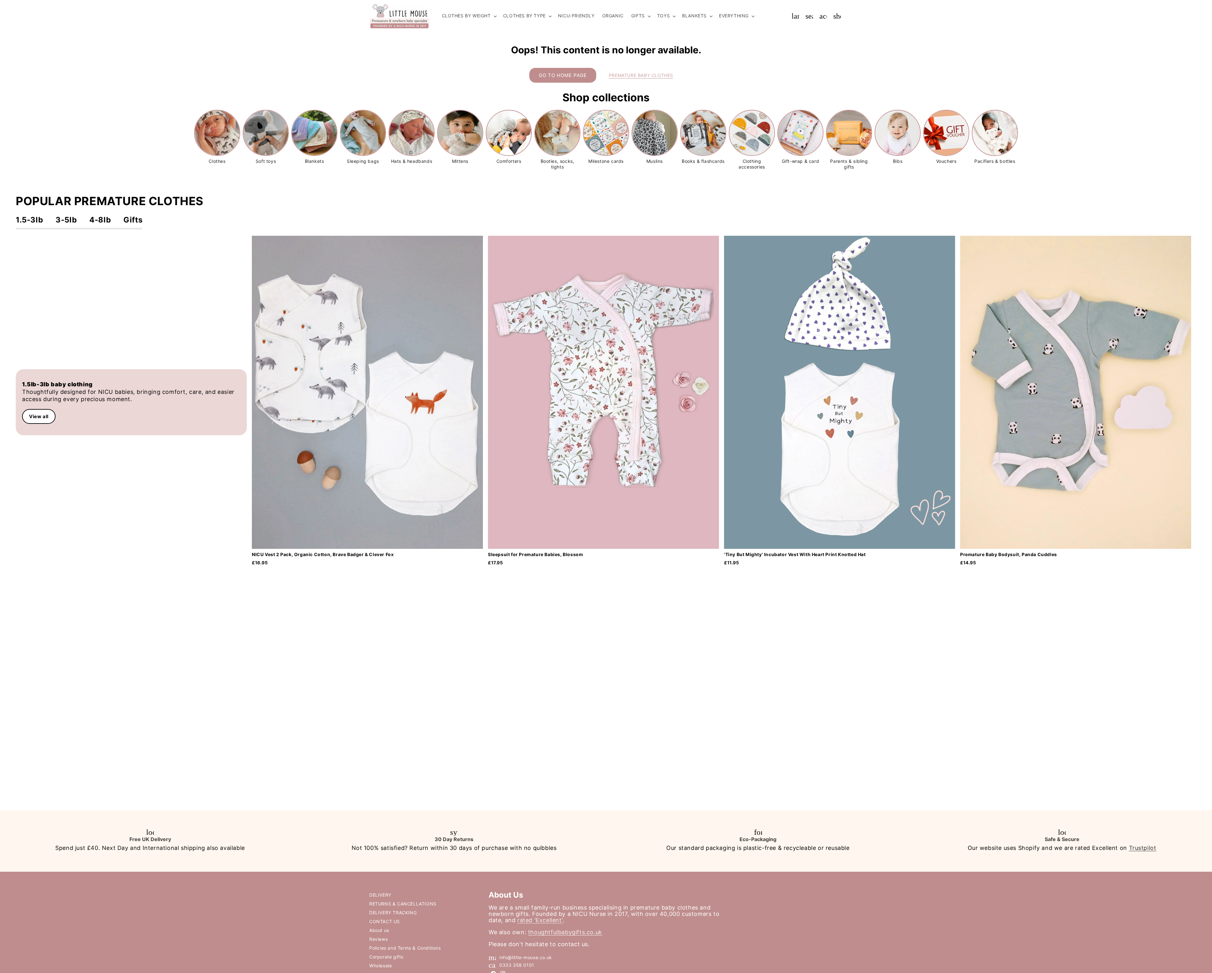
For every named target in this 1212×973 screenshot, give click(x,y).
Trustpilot (1142, 848)
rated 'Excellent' (540, 920)
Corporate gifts (386, 956)
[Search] (809, 16)
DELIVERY (380, 895)
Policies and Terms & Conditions (405, 948)
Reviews (378, 939)
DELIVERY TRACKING (393, 912)
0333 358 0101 (516, 965)
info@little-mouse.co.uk (525, 957)
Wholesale (380, 965)
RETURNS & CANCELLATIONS (403, 903)
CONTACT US (384, 921)
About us (379, 930)
